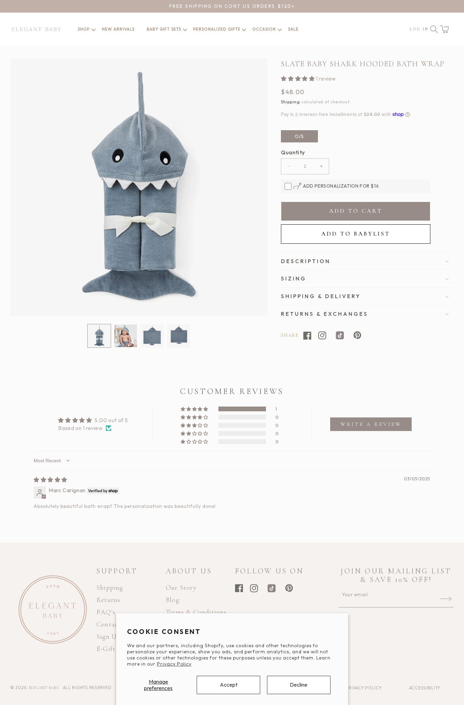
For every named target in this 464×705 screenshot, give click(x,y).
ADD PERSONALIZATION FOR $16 (340, 186)
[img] (50, 479)
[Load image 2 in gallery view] (125, 335)
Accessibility (424, 687)
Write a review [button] (371, 424)
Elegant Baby (44, 687)
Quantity (293, 152)
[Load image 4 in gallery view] (178, 335)
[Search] (434, 29)
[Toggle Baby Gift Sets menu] (182, 29)
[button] (444, 29)
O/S (299, 136)
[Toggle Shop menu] (91, 29)
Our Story (181, 588)
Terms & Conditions (196, 612)
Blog (172, 600)
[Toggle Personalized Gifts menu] (241, 29)
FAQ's (105, 612)
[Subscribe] (446, 599)
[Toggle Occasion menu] (277, 29)
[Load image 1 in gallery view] (99, 335)
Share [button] (289, 335)
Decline (298, 684)
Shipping (290, 101)
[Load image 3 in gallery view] (152, 335)
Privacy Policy (174, 664)
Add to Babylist (355, 233)
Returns (108, 600)
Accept (228, 684)
